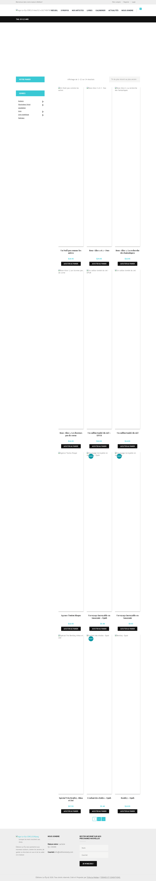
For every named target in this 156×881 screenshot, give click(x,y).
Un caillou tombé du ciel (127, 433)
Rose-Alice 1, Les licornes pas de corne (71, 434)
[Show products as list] (64, 79)
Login (134, 2)
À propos (65, 10)
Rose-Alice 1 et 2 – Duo (99, 250)
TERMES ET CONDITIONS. (110, 877)
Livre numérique (23, 115)
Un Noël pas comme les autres (71, 251)
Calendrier (100, 10)
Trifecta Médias (93, 877)
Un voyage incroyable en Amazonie (127, 616)
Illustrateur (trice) (24, 104)
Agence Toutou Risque (71, 615)
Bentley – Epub (127, 798)
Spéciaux (21, 118)
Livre (19, 111)
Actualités (113, 10)
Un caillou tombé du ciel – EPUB (99, 434)
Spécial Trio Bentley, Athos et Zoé (71, 799)
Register (126, 2)
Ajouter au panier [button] (71, 264)
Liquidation (22, 108)
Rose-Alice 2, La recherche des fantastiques (127, 251)
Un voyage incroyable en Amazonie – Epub (99, 616)
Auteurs (21, 101)
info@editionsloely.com (63, 852)
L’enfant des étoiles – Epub (99, 798)
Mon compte (116, 2)
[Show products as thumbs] (59, 79)
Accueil (54, 10)
